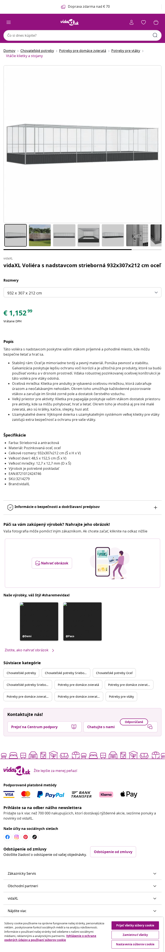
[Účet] (131, 22)
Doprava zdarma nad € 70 (89, 6)
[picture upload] (109, 563)
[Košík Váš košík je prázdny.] (156, 22)
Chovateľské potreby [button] (21, 673)
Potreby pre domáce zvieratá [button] (78, 685)
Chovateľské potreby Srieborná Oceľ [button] (29, 685)
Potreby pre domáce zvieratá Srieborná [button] (130, 685)
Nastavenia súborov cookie (135, 944)
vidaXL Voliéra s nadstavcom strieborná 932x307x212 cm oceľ (82, 265)
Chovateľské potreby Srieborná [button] (67, 673)
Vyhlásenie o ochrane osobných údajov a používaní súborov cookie (50, 938)
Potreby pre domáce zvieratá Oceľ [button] (29, 696)
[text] (18, 314)
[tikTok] (34, 837)
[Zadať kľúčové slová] (155, 35)
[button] (39, 621)
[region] (81, 934)
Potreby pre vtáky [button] (121, 696)
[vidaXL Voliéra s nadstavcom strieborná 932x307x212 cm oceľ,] (82, 144)
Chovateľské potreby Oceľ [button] (114, 673)
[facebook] (7, 837)
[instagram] (16, 837)
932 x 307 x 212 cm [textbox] (24, 293)
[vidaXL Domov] (69, 22)
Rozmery (10, 280)
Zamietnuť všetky (135, 935)
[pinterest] (25, 837)
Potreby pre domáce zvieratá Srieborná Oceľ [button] (80, 696)
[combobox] (82, 35)
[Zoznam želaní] (143, 22)
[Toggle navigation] (8, 22)
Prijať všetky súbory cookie (135, 925)
